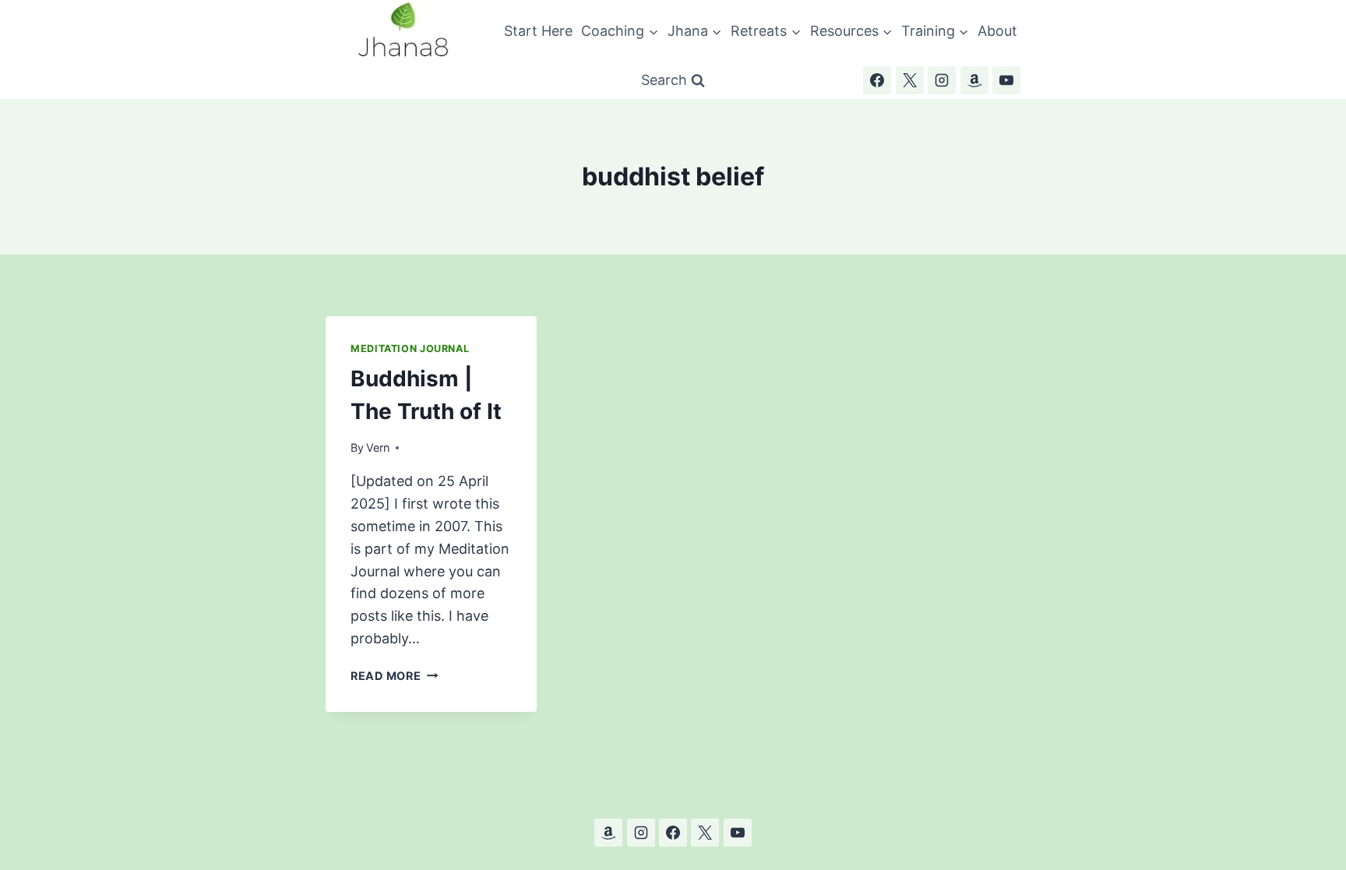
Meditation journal (410, 348)
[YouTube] (1006, 80)
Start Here (538, 31)
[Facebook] (877, 80)
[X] (910, 80)
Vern (377, 447)
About (997, 31)
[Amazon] (974, 80)
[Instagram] (942, 80)
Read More (394, 675)
